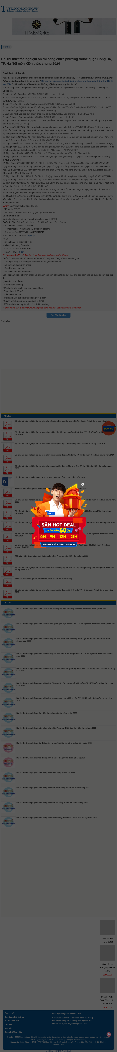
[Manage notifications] (109, 1034)
